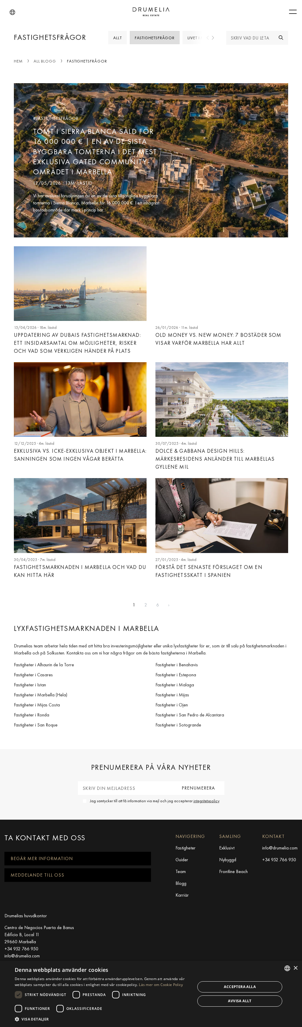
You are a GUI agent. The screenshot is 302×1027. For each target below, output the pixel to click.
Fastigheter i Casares (33, 675)
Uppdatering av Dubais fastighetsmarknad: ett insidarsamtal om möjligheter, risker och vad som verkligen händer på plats (77, 343)
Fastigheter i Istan (30, 685)
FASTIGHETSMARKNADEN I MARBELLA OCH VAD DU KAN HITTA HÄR (80, 571)
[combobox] (287, 968)
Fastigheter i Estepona (175, 675)
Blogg (180, 883)
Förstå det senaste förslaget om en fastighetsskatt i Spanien (208, 571)
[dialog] (151, 994)
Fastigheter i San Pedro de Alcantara (189, 715)
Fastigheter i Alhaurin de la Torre (44, 665)
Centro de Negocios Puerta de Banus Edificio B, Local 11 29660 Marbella (39, 934)
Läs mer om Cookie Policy (161, 984)
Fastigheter (185, 848)
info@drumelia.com (280, 848)
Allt (117, 37)
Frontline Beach (233, 871)
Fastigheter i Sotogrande (178, 725)
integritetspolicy (206, 800)
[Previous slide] (208, 37)
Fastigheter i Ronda (31, 715)
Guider (181, 860)
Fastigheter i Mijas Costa (37, 705)
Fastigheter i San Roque (36, 725)
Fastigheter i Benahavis (176, 665)
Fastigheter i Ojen (171, 705)
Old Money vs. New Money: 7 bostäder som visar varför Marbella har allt (218, 339)
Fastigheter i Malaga (174, 685)
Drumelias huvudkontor (25, 916)
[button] (12, 12)
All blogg (45, 61)
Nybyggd (227, 860)
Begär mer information (42, 858)
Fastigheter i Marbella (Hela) (40, 695)
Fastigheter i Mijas (172, 695)
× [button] (295, 968)
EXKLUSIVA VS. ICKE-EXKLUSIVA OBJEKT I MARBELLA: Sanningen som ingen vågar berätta (80, 454)
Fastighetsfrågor (155, 37)
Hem (18, 61)
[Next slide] (212, 37)
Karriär (182, 895)
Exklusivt (226, 848)
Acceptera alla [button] (240, 986)
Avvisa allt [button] (239, 1000)
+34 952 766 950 (279, 860)
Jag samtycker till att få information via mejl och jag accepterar (154, 800)
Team (180, 871)
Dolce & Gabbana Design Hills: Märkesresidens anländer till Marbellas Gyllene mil (215, 458)
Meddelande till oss (37, 875)
